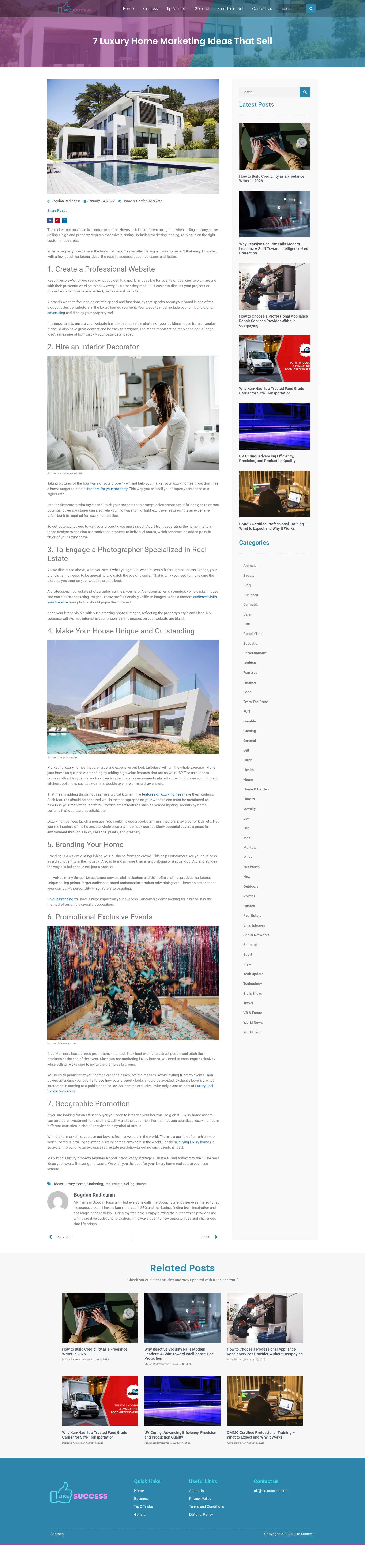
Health (248, 770)
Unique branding (60, 899)
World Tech (252, 1032)
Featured (250, 672)
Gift (246, 750)
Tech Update (253, 974)
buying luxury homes (194, 1142)
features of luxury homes (161, 794)
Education (251, 643)
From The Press (256, 702)
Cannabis (251, 604)
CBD (246, 624)
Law (246, 818)
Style (247, 964)
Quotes (249, 906)
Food (247, 692)
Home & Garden (135, 201)
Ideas (58, 1184)
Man (247, 838)
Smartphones (254, 925)
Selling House (135, 1184)
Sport (247, 954)
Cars (247, 614)
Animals (249, 566)
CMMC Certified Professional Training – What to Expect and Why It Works (273, 526)
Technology (252, 983)
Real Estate (114, 1184)
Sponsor (250, 945)
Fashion (249, 663)
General (202, 8)
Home (128, 8)
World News (253, 1022)
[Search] (311, 8)
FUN (246, 711)
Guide (248, 760)
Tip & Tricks (176, 8)
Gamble (249, 721)
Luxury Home (74, 1184)
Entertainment (231, 8)
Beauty (248, 575)
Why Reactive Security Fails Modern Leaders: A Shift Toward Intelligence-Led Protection (273, 248)
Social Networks (256, 935)
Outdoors (251, 886)
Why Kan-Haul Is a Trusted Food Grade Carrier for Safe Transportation (271, 390)
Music (248, 857)
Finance (249, 682)
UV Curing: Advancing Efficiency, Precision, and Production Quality (267, 458)
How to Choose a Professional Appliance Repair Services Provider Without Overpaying (273, 321)
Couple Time (253, 634)
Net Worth (251, 867)
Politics (249, 896)
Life (246, 828)
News (247, 877)
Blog (247, 585)
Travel (248, 1003)
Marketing (95, 1184)
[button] (50, 220)
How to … (250, 799)
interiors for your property (106, 489)
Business (150, 8)
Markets (155, 201)
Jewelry (249, 809)
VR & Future (252, 1013)
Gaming (249, 731)
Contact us (262, 8)
